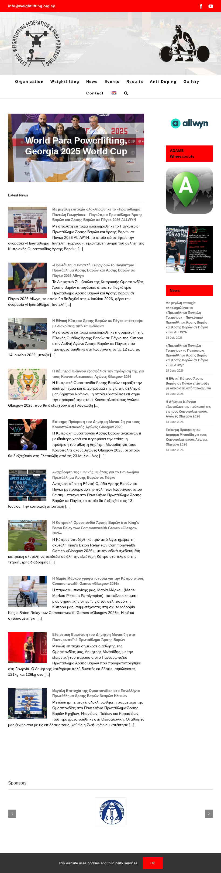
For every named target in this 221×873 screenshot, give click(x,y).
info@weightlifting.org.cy (31, 6)
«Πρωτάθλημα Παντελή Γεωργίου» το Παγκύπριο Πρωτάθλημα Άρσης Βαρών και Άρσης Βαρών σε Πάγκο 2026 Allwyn (93, 270)
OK (152, 863)
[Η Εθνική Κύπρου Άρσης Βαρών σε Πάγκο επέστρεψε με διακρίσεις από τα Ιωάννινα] (27, 333)
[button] (126, 92)
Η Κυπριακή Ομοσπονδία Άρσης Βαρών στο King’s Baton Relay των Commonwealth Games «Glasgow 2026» (95, 528)
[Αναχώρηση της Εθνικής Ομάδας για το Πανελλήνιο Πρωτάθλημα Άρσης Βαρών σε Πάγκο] (27, 485)
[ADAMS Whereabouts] (189, 190)
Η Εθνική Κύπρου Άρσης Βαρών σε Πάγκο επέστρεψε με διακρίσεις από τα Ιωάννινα (188, 383)
